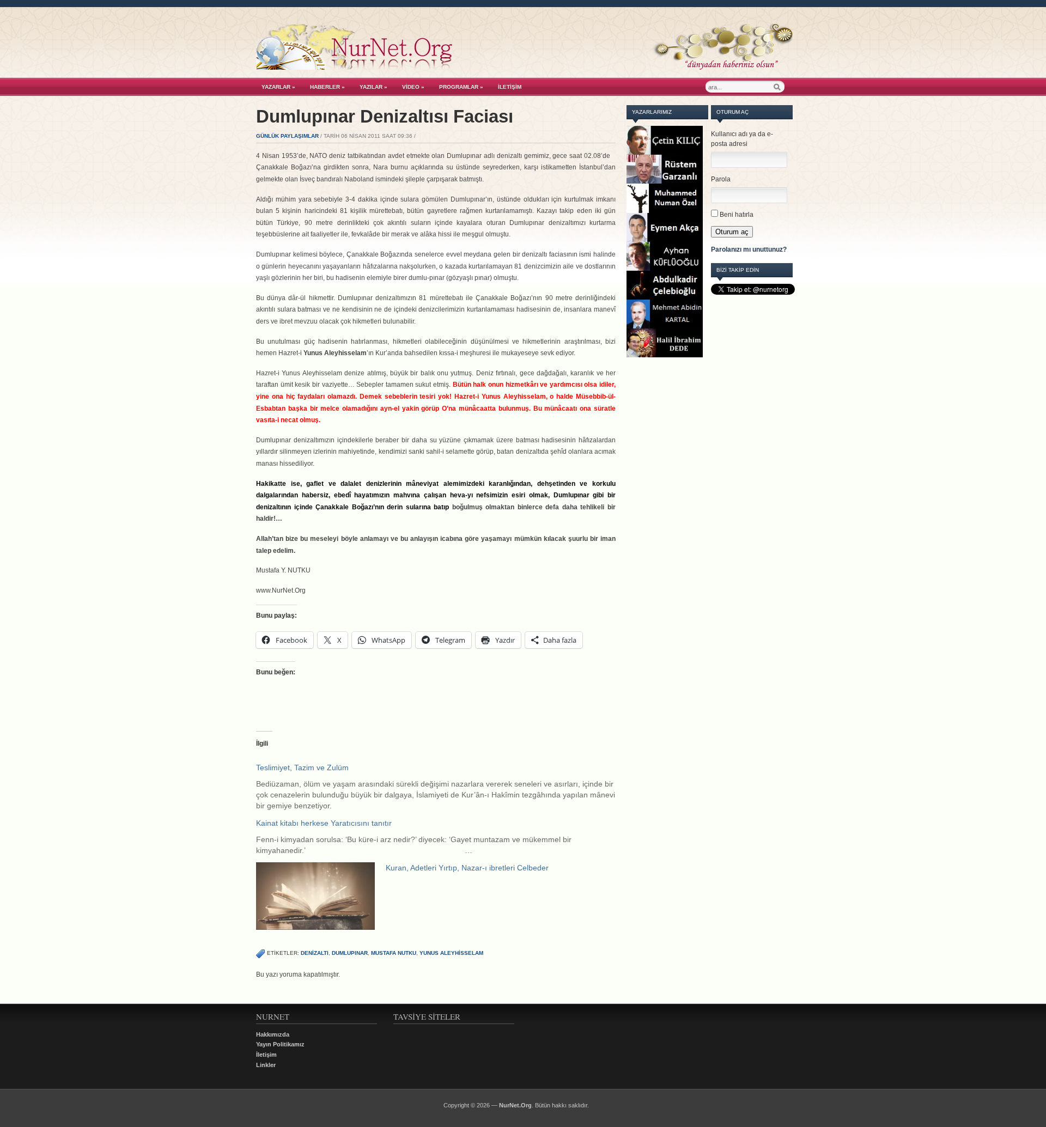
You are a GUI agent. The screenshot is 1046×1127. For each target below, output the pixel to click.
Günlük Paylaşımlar (287, 136)
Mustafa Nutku (393, 953)
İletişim (509, 87)
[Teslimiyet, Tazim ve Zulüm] (441, 786)
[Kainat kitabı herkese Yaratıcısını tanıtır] (441, 837)
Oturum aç (732, 232)
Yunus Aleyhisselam (451, 953)
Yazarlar (278, 87)
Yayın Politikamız (280, 1044)
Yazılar (373, 87)
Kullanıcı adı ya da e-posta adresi (742, 139)
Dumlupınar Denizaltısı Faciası (384, 116)
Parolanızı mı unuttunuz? (749, 249)
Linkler (266, 1065)
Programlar (461, 87)
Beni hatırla (736, 214)
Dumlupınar (350, 953)
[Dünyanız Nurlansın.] (524, 67)
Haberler (327, 87)
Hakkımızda (272, 1034)
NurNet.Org (515, 1105)
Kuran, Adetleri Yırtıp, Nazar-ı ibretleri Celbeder (467, 867)
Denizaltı (315, 953)
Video (413, 87)
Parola (721, 179)
